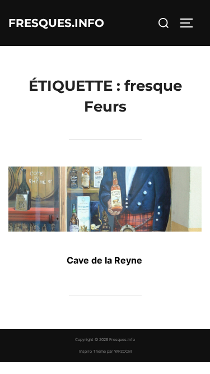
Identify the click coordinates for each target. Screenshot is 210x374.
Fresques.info (56, 23)
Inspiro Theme (92, 351)
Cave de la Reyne (104, 260)
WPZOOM (123, 351)
